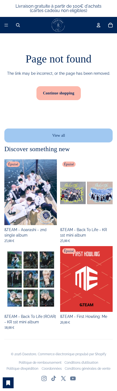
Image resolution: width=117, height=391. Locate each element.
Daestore (29, 354)
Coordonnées (52, 369)
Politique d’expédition (22, 369)
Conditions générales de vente (87, 369)
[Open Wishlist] (8, 382)
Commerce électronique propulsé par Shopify (72, 354)
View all (58, 135)
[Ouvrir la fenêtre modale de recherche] (18, 25)
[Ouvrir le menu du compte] (98, 25)
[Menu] (6, 25)
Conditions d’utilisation (81, 363)
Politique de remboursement (40, 363)
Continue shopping (58, 93)
